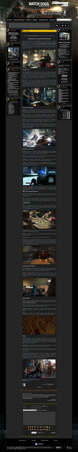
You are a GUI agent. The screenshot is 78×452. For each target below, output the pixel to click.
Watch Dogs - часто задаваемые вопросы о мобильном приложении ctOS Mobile (13, 80)
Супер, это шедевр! (63, 68)
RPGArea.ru (11, 103)
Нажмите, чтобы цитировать (42, 410)
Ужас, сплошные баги (63, 72)
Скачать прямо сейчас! (64, 42)
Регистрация (65, 4)
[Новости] (67, 113)
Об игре (29, 35)
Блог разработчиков (34, 35)
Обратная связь (44, 440)
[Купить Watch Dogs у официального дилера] (53, 15)
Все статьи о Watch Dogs (13, 94)
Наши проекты (22, 440)
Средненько (61, 71)
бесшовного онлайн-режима (41, 43)
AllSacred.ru (11, 104)
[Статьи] (69, 113)
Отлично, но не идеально (64, 69)
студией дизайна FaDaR (18, 448)
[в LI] (24, 384)
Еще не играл (62, 73)
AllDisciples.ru (11, 109)
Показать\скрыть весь (14, 101)
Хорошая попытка (62, 70)
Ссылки (55, 440)
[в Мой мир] (23, 384)
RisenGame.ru (11, 108)
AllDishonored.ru (12, 111)
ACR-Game (11, 113)
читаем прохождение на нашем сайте (29, 302)
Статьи (26, 35)
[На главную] (39, 4)
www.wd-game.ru (19, 446)
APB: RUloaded (11, 112)
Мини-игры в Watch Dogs (14, 92)
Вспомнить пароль (64, 5)
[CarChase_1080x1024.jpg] (13, 57)
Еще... (64, 102)
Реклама (34, 440)
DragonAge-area (12, 110)
